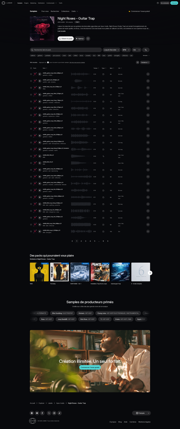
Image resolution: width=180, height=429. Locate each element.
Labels (50, 403)
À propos (113, 422)
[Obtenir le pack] (44, 272)
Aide (125, 422)
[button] (157, 3)
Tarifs (60, 3)
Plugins (26, 3)
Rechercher (55, 11)
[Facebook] (42, 413)
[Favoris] (88, 38)
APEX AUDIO (61, 22)
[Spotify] (32, 413)
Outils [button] (74, 11)
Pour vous (45, 11)
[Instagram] (54, 413)
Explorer (41, 403)
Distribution (41, 3)
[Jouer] (42, 29)
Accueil (32, 403)
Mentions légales (144, 422)
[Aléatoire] (137, 62)
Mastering (33, 3)
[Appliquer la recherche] (32, 50)
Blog (120, 422)
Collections (65, 11)
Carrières (133, 422)
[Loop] (103, 74)
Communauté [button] (50, 3)
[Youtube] (37, 413)
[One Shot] (103, 156)
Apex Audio (60, 403)
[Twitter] (49, 413)
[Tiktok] (59, 413)
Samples (19, 3)
